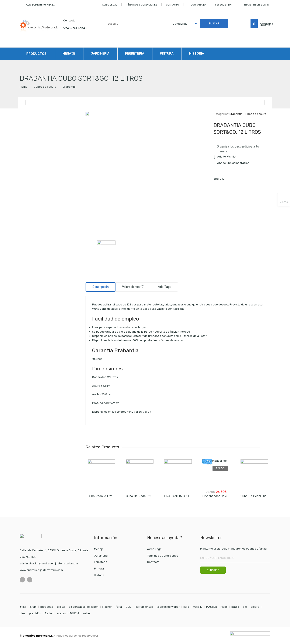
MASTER (211, 606)
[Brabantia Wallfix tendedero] (23, 102)
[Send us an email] (29, 579)
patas (235, 606)
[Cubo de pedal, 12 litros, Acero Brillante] (139, 473)
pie (245, 606)
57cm (33, 606)
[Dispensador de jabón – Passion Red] (216, 473)
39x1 (23, 606)
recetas (61, 613)
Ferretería (134, 53)
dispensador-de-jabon (84, 606)
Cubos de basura (45, 86)
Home (23, 86)
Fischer (107, 606)
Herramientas (144, 606)
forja (119, 606)
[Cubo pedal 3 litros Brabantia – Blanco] (101, 473)
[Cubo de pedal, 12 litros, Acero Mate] (254, 473)
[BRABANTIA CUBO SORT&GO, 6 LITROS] (178, 473)
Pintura (166, 53)
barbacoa (46, 606)
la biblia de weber (168, 606)
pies (22, 613)
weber (87, 613)
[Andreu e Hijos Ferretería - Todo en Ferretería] (39, 26)
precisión (35, 613)
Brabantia (69, 86)
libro (186, 606)
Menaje (68, 53)
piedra (255, 606)
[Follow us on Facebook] (22, 579)
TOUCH (74, 613)
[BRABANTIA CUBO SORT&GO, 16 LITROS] (267, 102)
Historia (196, 53)
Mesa (224, 606)
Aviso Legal (109, 4)
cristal (61, 606)
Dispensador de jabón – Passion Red (228, 496)
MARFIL (197, 606)
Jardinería (100, 53)
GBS (128, 606)
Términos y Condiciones (141, 4)
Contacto (172, 4)
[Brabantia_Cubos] (146, 172)
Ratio (48, 613)
